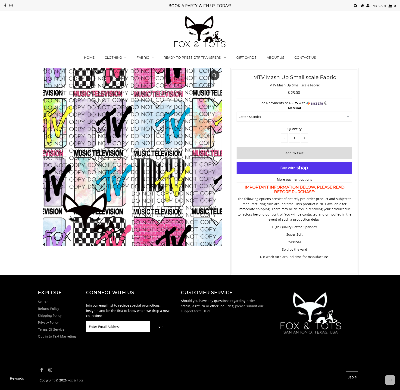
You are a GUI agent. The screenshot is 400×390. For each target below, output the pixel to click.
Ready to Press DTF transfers (193, 57)
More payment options (294, 179)
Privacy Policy (48, 322)
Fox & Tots (75, 380)
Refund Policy (48, 308)
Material (294, 108)
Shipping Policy (50, 315)
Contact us (305, 57)
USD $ (352, 377)
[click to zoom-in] (214, 75)
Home (89, 57)
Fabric (143, 57)
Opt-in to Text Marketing (57, 336)
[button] (294, 103)
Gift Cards (246, 57)
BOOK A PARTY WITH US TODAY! (200, 5)
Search (43, 301)
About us (275, 57)
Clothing (113, 57)
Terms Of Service (51, 329)
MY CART (384, 5)
